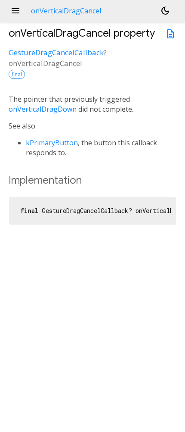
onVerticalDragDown (43, 109)
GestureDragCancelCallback (56, 52)
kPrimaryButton (52, 142)
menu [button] (15, 11)
